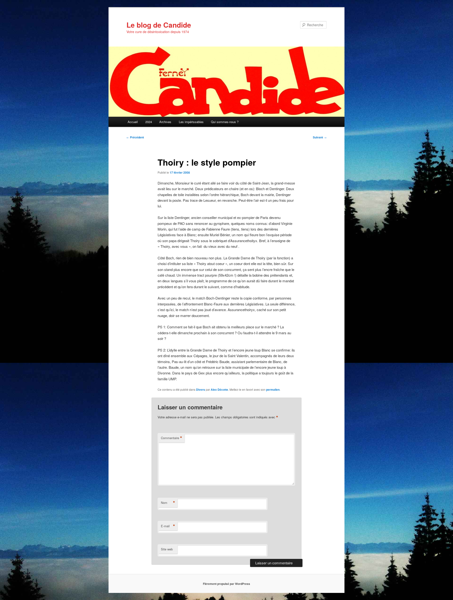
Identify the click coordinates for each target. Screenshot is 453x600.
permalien (273, 389)
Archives (165, 122)
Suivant (320, 137)
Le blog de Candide (158, 25)
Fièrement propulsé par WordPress (226, 584)
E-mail (168, 526)
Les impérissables (191, 122)
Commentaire (171, 438)
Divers (200, 389)
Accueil (133, 122)
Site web (167, 549)
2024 (148, 122)
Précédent (135, 137)
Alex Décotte (219, 389)
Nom (168, 502)
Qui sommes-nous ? (225, 122)
